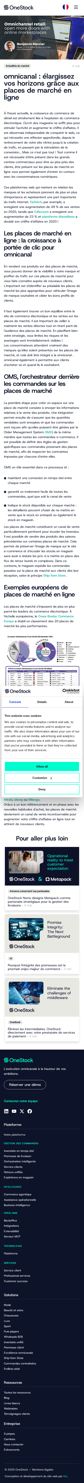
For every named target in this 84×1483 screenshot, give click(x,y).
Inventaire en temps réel (19, 1151)
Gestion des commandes (21, 1143)
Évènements (12, 1449)
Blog (6, 1398)
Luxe (7, 1321)
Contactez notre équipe (21, 1101)
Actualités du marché (17, 65)
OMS (48, 432)
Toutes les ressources (17, 1392)
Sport (7, 1326)
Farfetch (36, 202)
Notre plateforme (14, 1134)
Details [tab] (42, 702)
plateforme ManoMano (58, 217)
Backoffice (10, 1220)
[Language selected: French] (66, 7)
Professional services (17, 1275)
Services (10, 1263)
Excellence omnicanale (18, 1352)
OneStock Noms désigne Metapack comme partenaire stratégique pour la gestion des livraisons (39, 901)
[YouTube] (14, 1111)
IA (11, 958)
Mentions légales (42, 1469)
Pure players (11, 1331)
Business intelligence (17, 1205)
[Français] (66, 7)
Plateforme (11, 1253)
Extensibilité (11, 1231)
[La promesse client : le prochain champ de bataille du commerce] (42, 933)
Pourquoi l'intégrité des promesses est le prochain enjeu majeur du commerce (39, 967)
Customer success (16, 1281)
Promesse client (14, 1347)
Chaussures (11, 1315)
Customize (39, 777)
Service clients (13, 1167)
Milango (33, 800)
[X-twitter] (22, 1111)
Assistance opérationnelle (20, 1200)
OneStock (15, 1022)
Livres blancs (12, 1403)
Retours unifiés (13, 1172)
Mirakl (8, 800)
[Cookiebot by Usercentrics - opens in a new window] (62, 691)
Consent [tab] (15, 702)
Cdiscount (41, 212)
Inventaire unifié (13, 1342)
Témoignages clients (17, 1414)
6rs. (65, 1476)
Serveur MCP (12, 1236)
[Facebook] (29, 1111)
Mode (7, 1305)
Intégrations (11, 1225)
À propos (9, 1433)
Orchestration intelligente (20, 1161)
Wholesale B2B (13, 1336)
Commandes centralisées (20, 1363)
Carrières (9, 1439)
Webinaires (11, 1408)
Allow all (42, 766)
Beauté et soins (13, 1310)
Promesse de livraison (17, 1156)
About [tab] (69, 702)
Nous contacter (13, 1444)
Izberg (18, 800)
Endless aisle (12, 1368)
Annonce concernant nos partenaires (29, 891)
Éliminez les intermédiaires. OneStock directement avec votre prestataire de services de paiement (41, 1032)
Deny (42, 789)
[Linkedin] (6, 1111)
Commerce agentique (17, 1194)
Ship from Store (54, 575)
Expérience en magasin (19, 1177)
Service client (12, 1270)
